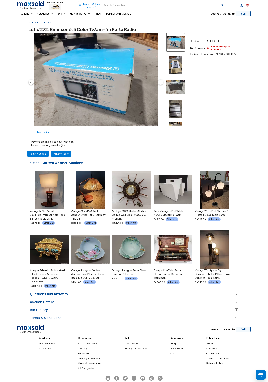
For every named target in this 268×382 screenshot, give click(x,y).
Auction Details (38, 153)
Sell (60, 13)
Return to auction (41, 22)
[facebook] (116, 378)
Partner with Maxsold (118, 13)
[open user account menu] (241, 5)
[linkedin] (134, 378)
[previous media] (31, 82)
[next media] (160, 82)
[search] (222, 5)
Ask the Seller (61, 153)
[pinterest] (160, 378)
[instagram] (108, 378)
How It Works (78, 13)
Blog (98, 13)
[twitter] (125, 378)
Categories (43, 13)
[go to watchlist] (247, 5)
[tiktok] (151, 378)
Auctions (24, 13)
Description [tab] (43, 132)
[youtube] (142, 378)
